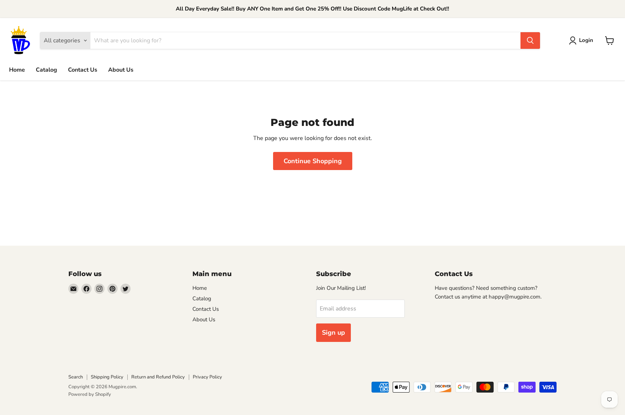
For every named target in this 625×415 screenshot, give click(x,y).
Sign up (333, 332)
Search (75, 377)
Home (17, 70)
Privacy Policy (207, 377)
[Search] (530, 40)
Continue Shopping (313, 161)
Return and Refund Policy (158, 377)
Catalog (46, 70)
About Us (120, 70)
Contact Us (82, 70)
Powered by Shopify (89, 394)
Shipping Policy (107, 377)
